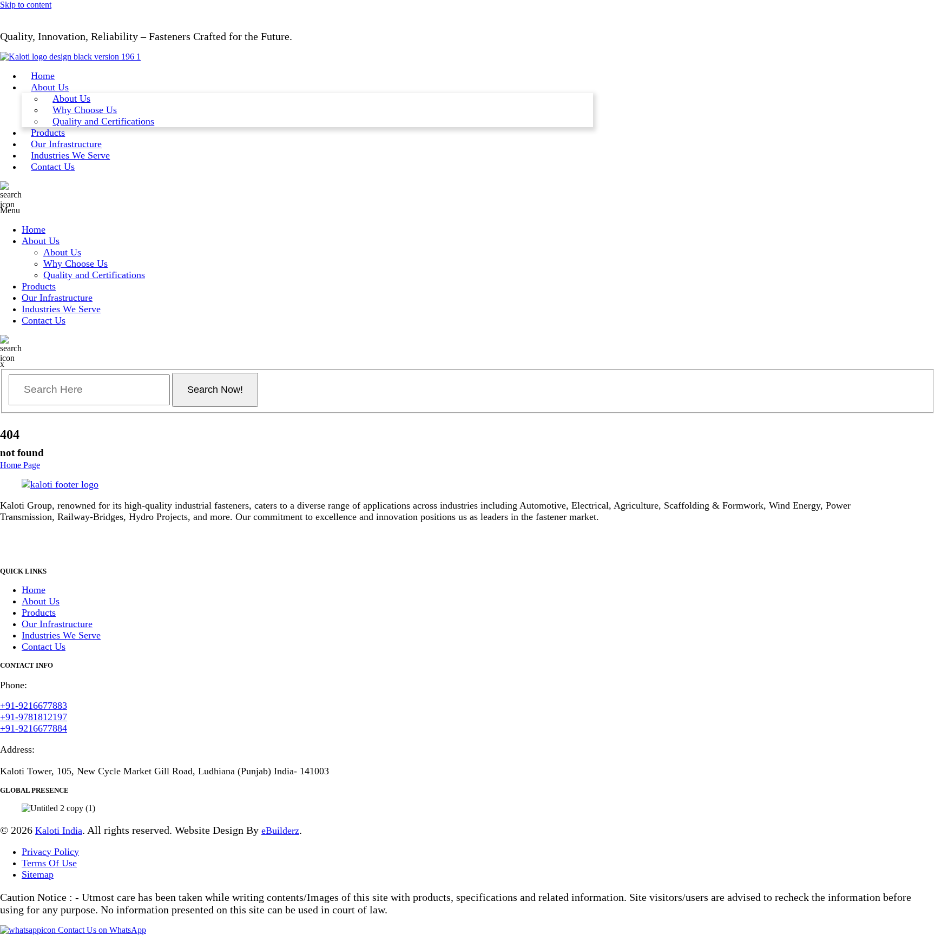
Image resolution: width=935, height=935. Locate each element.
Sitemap (38, 874)
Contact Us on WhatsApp (101, 929)
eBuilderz (280, 830)
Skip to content (25, 4)
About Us (50, 87)
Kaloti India (58, 830)
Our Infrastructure (66, 144)
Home (43, 75)
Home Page (20, 465)
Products (48, 132)
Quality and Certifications (103, 121)
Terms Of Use (49, 863)
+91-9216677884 (33, 728)
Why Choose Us (84, 109)
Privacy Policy (50, 851)
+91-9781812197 (33, 717)
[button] (430, 210)
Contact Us (53, 166)
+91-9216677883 (33, 705)
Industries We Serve (70, 155)
